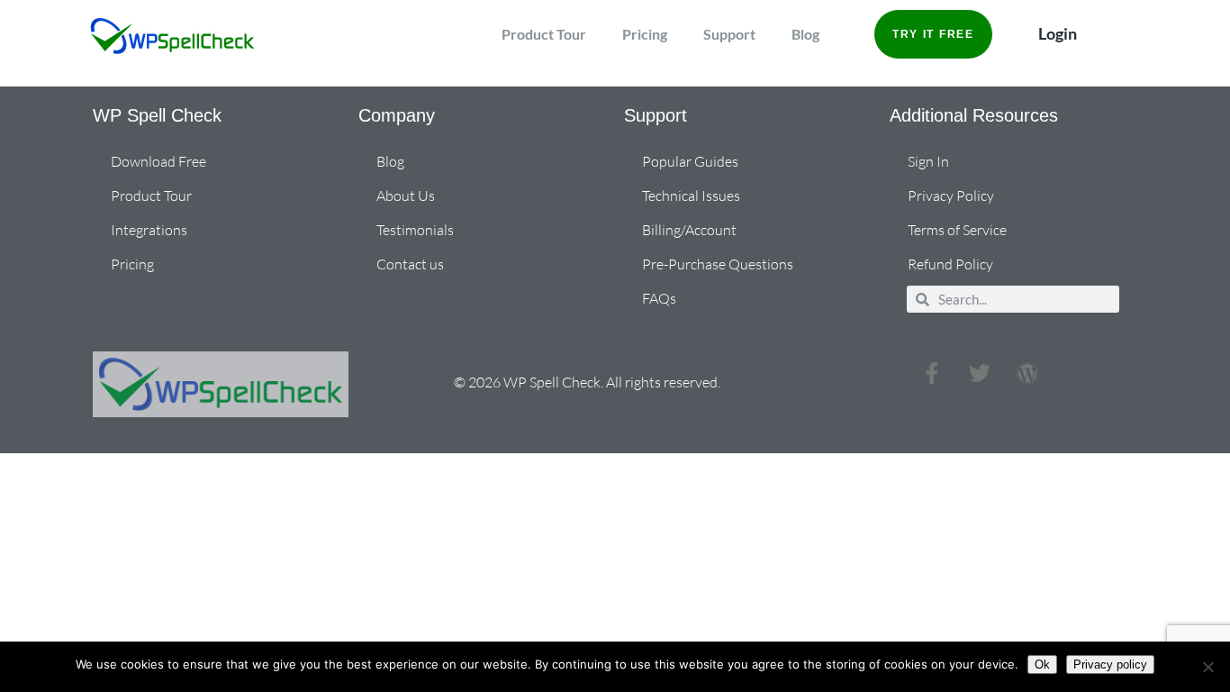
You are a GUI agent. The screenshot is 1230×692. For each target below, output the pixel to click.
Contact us (410, 264)
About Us (405, 196)
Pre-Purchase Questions (717, 264)
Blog (805, 33)
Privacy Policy (951, 196)
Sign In (928, 161)
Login (1057, 33)
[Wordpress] (1027, 373)
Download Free (158, 161)
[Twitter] (979, 373)
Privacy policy (1110, 664)
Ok (1042, 664)
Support (729, 33)
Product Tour (544, 33)
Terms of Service (957, 230)
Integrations (149, 230)
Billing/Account (689, 230)
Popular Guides (690, 161)
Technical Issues (691, 196)
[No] (1207, 667)
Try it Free (933, 34)
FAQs (659, 298)
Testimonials (415, 230)
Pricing (644, 33)
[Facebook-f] (932, 373)
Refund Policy (950, 264)
